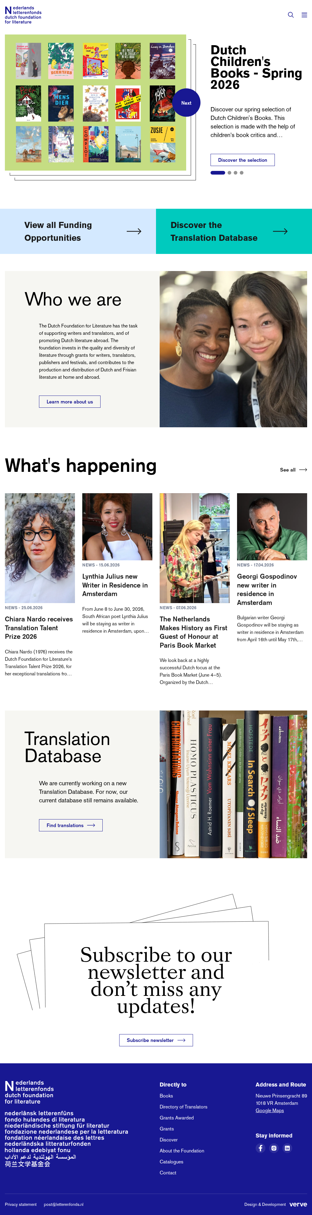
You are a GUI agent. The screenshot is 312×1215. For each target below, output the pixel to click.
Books (166, 1096)
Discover (169, 1140)
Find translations (65, 825)
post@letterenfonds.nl (63, 1204)
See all (288, 469)
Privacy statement (21, 1204)
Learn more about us (70, 402)
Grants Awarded (177, 1118)
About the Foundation (182, 1151)
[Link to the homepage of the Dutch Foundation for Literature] (23, 15)
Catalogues (171, 1162)
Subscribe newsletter (150, 1040)
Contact (168, 1173)
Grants (167, 1129)
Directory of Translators (183, 1107)
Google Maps (270, 1110)
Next (186, 102)
